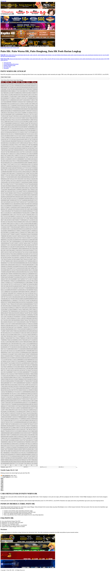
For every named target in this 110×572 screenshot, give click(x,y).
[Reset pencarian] (76, 467)
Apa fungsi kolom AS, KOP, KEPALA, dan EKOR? (14, 525)
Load (9, 77)
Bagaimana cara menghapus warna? (10, 523)
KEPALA (42, 467)
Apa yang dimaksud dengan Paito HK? (11, 521)
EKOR (60, 467)
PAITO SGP (16, 47)
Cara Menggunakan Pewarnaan (11, 64)
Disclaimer (6, 68)
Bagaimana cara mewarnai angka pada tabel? (12, 522)
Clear (2, 77)
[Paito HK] (3, 1)
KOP (25, 467)
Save (6, 77)
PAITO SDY (10, 47)
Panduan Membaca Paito (9, 65)
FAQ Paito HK (7, 66)
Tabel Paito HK (7, 62)
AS (9, 467)
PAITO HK (3, 47)
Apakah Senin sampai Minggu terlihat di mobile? (13, 526)
